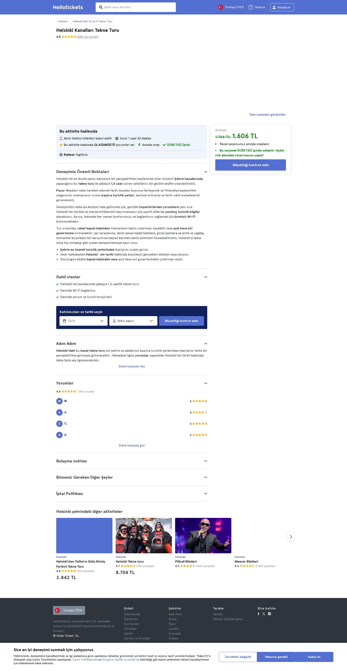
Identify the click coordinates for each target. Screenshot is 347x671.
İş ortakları (131, 624)
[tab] (131, 171)
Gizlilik (128, 633)
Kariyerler (131, 619)
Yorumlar (130, 629)
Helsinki (62, 21)
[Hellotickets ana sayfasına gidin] (69, 7)
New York (175, 614)
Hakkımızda (132, 614)
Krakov (173, 638)
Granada (175, 633)
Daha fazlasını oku (132, 366)
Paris (172, 624)
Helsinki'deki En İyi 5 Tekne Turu (92, 21)
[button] (131, 171)
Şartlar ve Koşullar (137, 638)
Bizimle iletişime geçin (228, 619)
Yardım (217, 614)
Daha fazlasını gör (132, 445)
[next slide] (291, 536)
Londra (174, 629)
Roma (173, 619)
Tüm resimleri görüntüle (267, 114)
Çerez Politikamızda (85, 659)
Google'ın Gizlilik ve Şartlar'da (120, 659)
